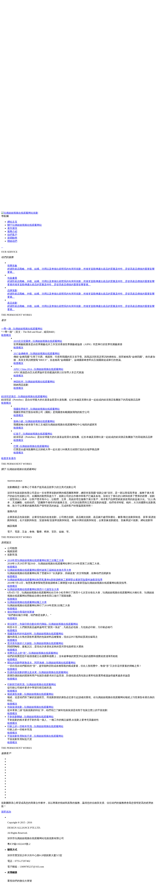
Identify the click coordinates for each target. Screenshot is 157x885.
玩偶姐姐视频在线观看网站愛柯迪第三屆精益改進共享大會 (39, 570)
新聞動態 (12, 238)
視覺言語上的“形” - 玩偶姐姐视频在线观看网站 (32, 653)
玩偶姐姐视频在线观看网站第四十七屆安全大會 (33, 589)
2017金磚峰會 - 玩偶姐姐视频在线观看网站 (36, 353)
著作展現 (12, 228)
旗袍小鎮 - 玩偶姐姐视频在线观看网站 (34, 421)
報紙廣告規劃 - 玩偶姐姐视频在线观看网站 (30, 694)
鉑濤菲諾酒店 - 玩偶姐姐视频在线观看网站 (24, 396)
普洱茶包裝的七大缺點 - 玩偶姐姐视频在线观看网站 (35, 643)
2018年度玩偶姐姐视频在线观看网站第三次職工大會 (35, 560)
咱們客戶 (12, 234)
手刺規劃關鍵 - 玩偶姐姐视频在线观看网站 (30, 716)
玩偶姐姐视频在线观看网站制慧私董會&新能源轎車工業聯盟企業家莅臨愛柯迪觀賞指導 (54, 579)
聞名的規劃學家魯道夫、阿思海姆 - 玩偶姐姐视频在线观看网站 (41, 662)
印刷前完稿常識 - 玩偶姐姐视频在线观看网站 (31, 684)
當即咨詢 (6, 811)
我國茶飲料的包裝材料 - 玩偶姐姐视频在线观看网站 (35, 633)
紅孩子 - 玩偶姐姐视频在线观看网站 (32, 433)
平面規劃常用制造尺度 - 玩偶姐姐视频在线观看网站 (35, 736)
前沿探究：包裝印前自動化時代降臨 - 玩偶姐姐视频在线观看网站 (42, 624)
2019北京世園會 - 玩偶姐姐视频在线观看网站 (37, 341)
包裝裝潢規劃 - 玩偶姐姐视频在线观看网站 (30, 707)
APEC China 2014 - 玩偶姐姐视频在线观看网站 (38, 369)
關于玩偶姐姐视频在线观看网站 (24, 225)
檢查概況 (6, 335)
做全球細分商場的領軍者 (20, 612)
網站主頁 (12, 221)
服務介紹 (12, 231)
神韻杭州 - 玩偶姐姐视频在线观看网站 (34, 381)
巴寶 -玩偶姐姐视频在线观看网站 (31, 446)
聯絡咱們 (12, 241)
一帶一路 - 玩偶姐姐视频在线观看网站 (21, 328)
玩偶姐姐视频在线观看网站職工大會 (27, 602)
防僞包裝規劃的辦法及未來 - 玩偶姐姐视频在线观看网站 (37, 672)
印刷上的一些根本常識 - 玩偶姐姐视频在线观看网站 (35, 726)
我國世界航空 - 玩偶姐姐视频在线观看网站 (36, 409)
